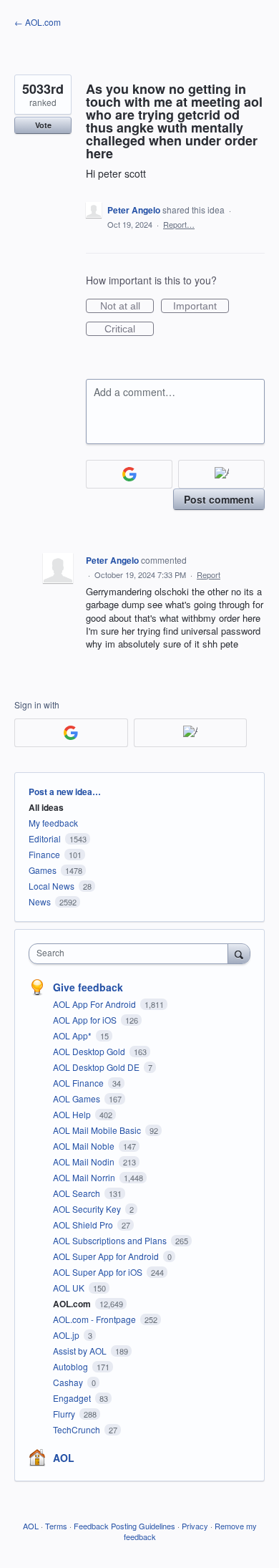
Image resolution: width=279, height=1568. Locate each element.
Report (208, 574)
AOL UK (70, 1287)
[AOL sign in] (221, 474)
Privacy (195, 1525)
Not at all (127, 306)
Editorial (45, 838)
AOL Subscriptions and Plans (111, 1240)
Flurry (65, 1414)
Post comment (219, 499)
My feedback (53, 823)
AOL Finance (79, 1083)
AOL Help (73, 1114)
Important (201, 306)
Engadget (73, 1398)
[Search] (238, 953)
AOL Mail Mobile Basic (98, 1130)
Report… (179, 224)
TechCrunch (77, 1429)
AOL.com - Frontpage (95, 1319)
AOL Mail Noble (85, 1146)
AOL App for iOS (86, 1020)
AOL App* (73, 1035)
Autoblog (71, 1366)
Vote (43, 125)
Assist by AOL (81, 1351)
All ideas (46, 807)
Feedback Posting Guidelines (124, 1525)
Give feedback (88, 987)
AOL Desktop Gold (90, 1051)
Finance (44, 854)
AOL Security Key (88, 1209)
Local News (51, 886)
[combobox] (131, 954)
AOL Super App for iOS (99, 1272)
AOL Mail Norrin (85, 1177)
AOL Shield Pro (84, 1224)
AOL (63, 1458)
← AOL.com (37, 22)
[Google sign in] (129, 474)
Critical (129, 329)
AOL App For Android (95, 1004)
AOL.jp (67, 1335)
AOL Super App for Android (107, 1256)
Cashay (69, 1382)
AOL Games (77, 1098)
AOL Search (77, 1193)
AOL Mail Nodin (85, 1161)
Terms (56, 1525)
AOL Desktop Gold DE (97, 1067)
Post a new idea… (65, 791)
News (40, 901)
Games (43, 870)
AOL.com (73, 1303)
